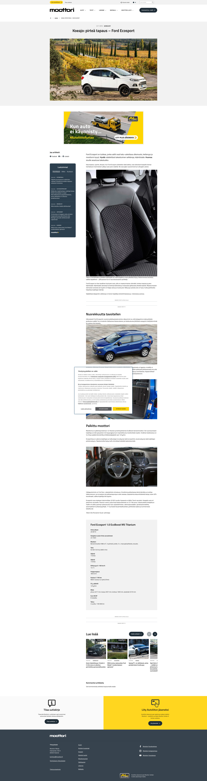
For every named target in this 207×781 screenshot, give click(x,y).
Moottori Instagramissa (150, 751)
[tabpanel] (62, 204)
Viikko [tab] (63, 171)
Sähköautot (81, 762)
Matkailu (81, 769)
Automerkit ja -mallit (147, 10)
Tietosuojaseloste (55, 769)
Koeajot (80, 752)
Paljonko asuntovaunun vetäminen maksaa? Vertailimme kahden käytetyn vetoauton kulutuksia (61, 181)
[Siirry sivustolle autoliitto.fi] (124, 775)
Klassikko (116, 660)
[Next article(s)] (155, 634)
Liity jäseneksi (154, 723)
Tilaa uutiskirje (68, 2)
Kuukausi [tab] (70, 171)
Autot (80, 745)
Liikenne (80, 766)
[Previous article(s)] (149, 634)
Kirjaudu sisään (126, 2)
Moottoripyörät (83, 759)
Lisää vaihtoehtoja (86, 408)
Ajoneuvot (107, 26)
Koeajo (56, 18)
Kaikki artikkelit (135, 634)
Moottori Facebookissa (150, 746)
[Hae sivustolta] (152, 2)
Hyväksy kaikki (121, 408)
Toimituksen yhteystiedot (57, 761)
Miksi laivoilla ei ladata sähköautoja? (61, 206)
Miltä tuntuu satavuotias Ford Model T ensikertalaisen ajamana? (61, 228)
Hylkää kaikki (103, 408)
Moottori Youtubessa (149, 755)
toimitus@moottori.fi (56, 757)
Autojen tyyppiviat (83, 748)
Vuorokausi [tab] (56, 171)
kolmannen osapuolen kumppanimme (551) (103, 376)
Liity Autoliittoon (55, 2)
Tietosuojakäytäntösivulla (90, 401)
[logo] (62, 11)
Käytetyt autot (82, 755)
